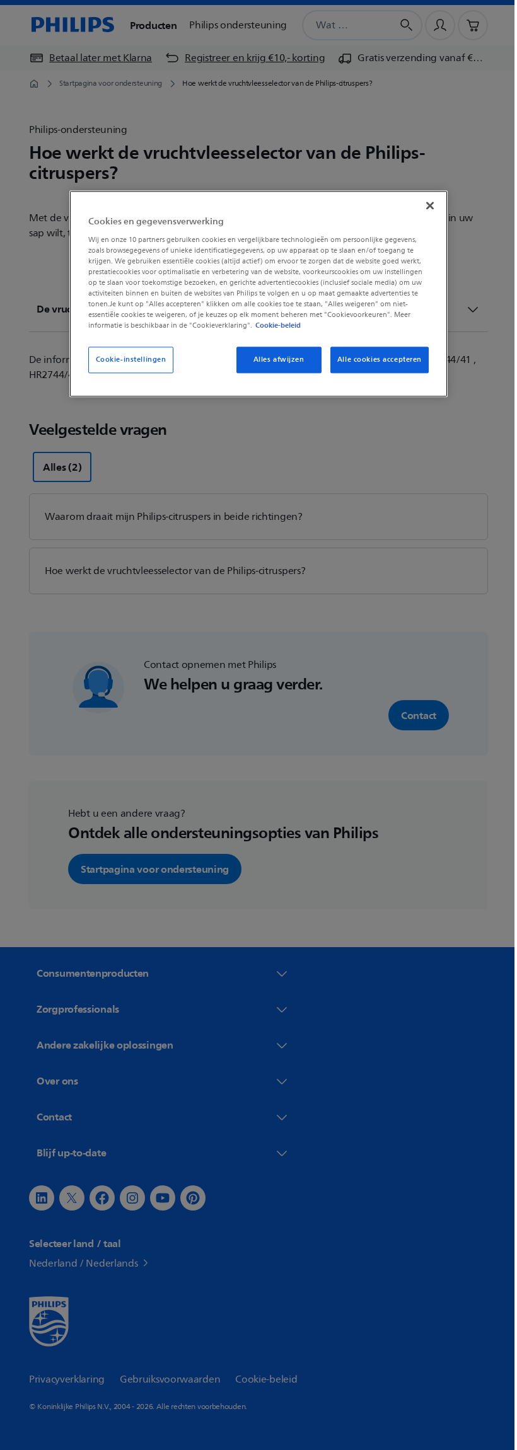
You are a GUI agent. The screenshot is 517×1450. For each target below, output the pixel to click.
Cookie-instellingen (126, 360)
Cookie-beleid (273, 325)
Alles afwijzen (273, 360)
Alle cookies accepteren (374, 360)
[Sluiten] (425, 205)
